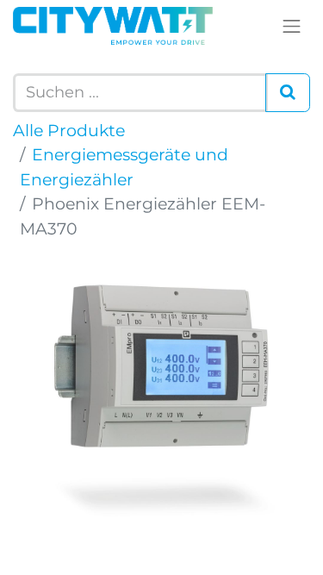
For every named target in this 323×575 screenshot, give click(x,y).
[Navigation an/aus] (292, 26)
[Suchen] (287, 92)
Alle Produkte (69, 131)
